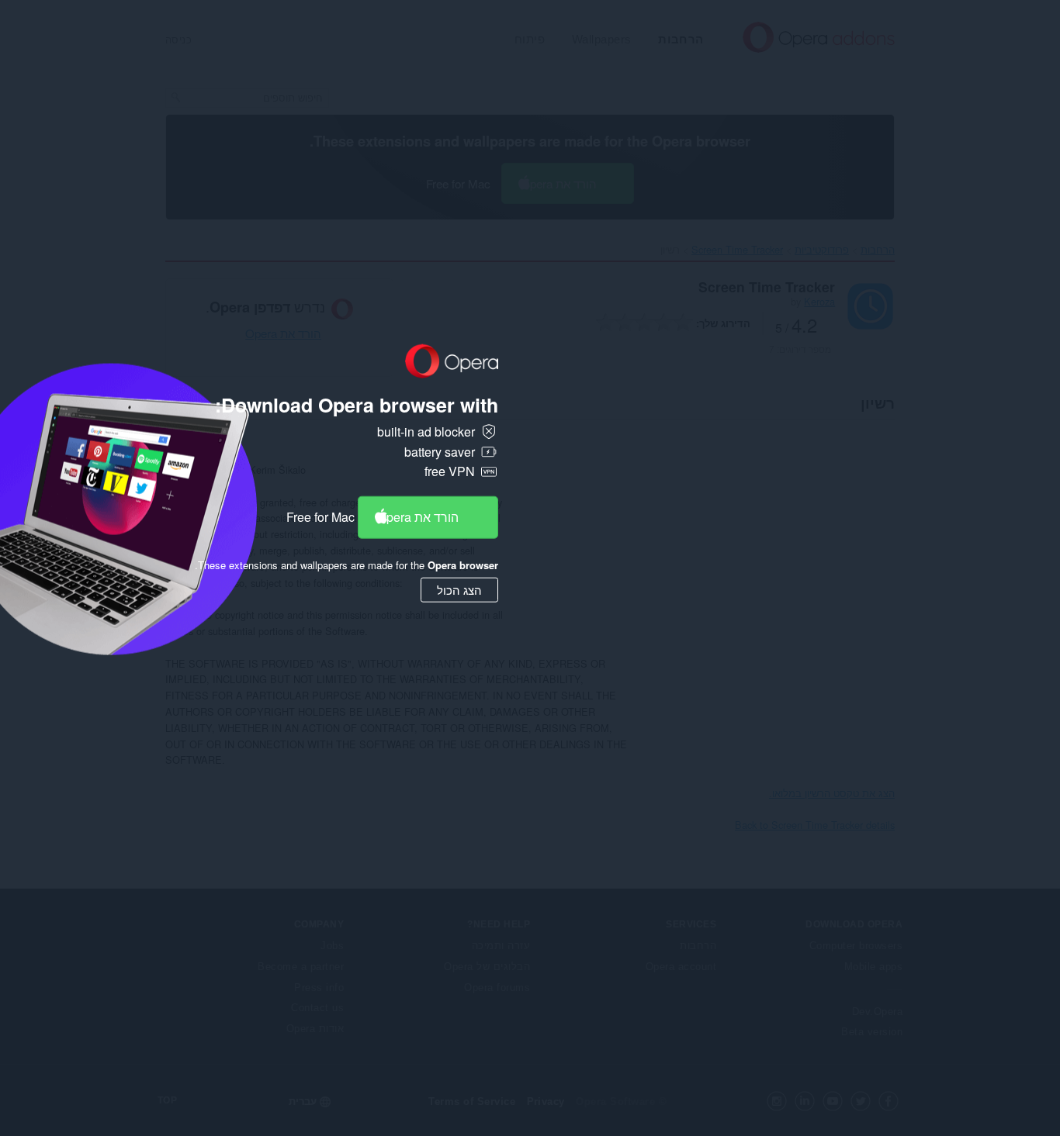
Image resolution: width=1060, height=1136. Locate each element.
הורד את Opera (418, 517)
